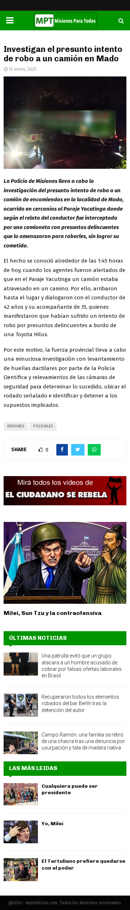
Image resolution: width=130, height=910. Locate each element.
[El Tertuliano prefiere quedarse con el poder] (21, 869)
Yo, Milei (52, 824)
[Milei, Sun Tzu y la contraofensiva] (65, 563)
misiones (15, 426)
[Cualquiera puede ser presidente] (21, 794)
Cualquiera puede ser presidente (70, 789)
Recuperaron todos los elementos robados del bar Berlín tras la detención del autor (80, 703)
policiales (43, 426)
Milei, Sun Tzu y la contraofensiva (52, 613)
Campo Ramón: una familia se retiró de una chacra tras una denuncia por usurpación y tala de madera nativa (83, 741)
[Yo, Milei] (21, 832)
